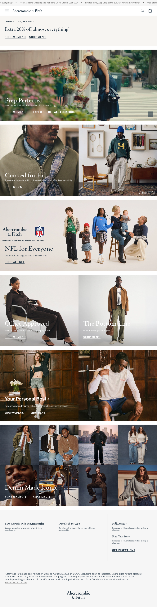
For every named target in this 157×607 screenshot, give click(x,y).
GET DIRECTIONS (123, 550)
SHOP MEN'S (37, 37)
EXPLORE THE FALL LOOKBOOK (54, 112)
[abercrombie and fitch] (27, 10)
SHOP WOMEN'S (15, 37)
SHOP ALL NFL (15, 262)
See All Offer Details (16, 583)
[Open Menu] (5, 10)
